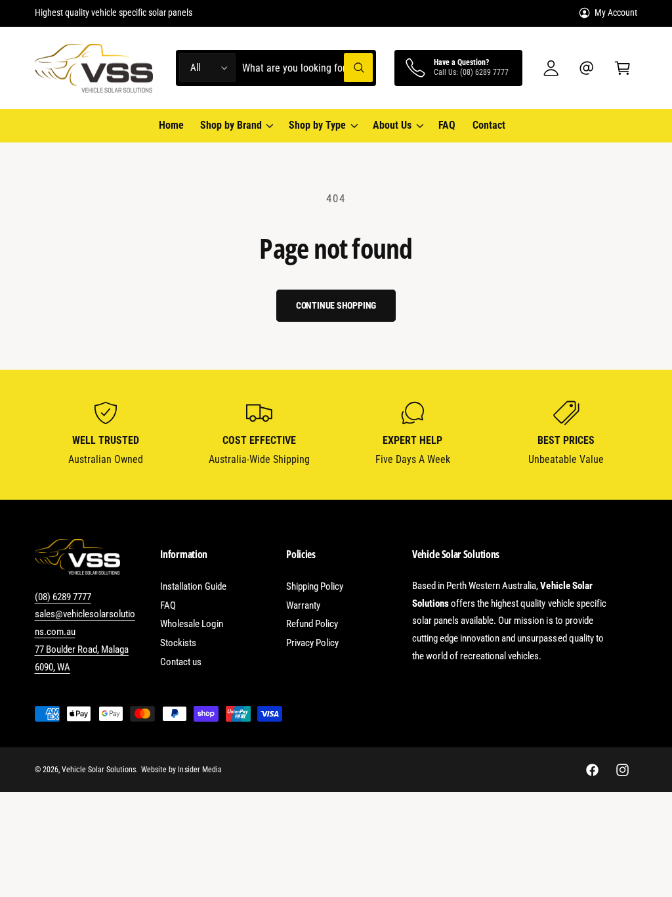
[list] (336, 434)
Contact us (180, 662)
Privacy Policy (312, 643)
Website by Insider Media (181, 769)
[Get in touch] (587, 68)
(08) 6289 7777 (63, 597)
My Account (616, 12)
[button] (622, 68)
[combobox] (307, 68)
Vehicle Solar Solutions (99, 769)
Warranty (303, 605)
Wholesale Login (191, 624)
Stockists (178, 643)
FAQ (168, 605)
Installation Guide (193, 586)
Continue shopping (336, 305)
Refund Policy (312, 624)
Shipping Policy (314, 586)
